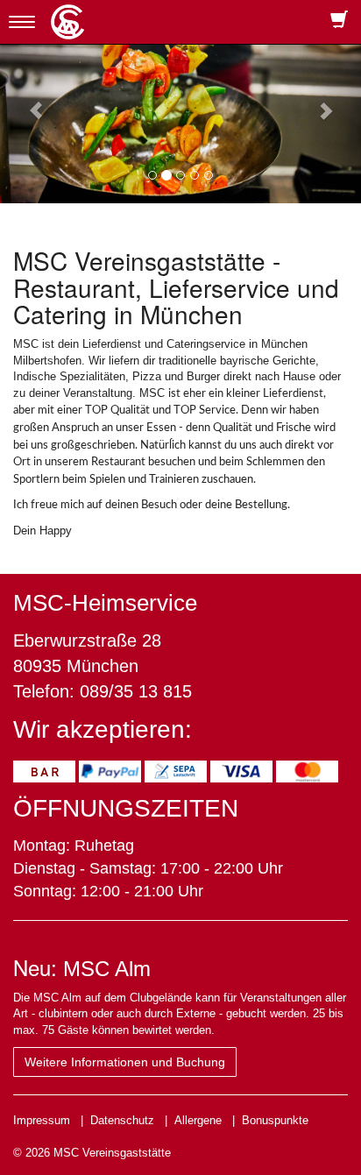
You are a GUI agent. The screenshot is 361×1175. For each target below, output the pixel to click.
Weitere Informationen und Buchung (125, 1062)
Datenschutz (122, 1120)
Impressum (41, 1120)
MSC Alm (107, 968)
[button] (27, 101)
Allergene (198, 1120)
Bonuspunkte (275, 1120)
